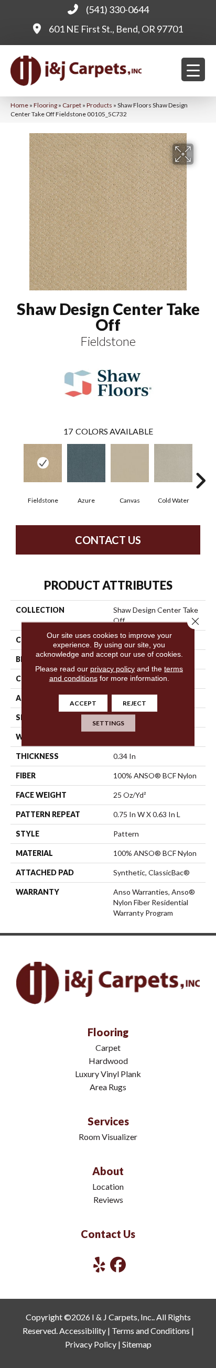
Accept (83, 703)
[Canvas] (130, 463)
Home (19, 105)
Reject (134, 703)
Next (200, 465)
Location (108, 1186)
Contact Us (108, 540)
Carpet (71, 105)
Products (99, 105)
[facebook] (118, 1264)
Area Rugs (108, 1087)
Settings (108, 723)
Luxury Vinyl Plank (108, 1074)
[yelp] (100, 1264)
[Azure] (86, 463)
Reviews (108, 1199)
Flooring (45, 105)
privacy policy (112, 669)
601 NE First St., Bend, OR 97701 (116, 29)
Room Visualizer (108, 1137)
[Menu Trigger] (193, 69)
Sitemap (137, 1344)
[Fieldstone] (42, 463)
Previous (16, 465)
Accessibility (82, 1331)
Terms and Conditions (151, 1331)
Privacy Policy (90, 1344)
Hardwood (108, 1061)
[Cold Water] (173, 463)
